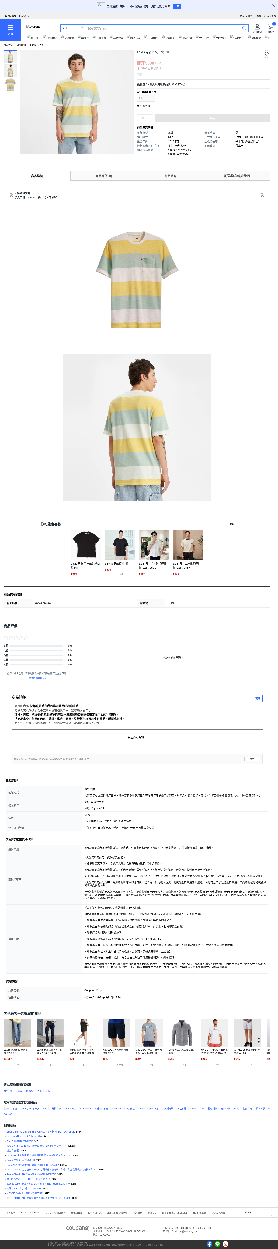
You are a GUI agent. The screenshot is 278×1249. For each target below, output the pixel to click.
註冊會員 (250, 16)
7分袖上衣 (55, 1108)
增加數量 (151, 120)
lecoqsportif (85, 1108)
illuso (193, 1108)
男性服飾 (21, 45)
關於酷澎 (10, 1213)
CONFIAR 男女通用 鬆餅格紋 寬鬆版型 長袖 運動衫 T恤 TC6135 (39, 1155)
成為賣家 (271, 16)
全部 (65, 28)
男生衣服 (181, 1108)
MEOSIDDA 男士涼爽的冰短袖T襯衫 (25, 1193)
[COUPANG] (77, 1229)
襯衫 (20, 1091)
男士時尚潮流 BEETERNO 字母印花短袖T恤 (29, 1179)
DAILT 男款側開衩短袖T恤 (20, 1141)
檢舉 (252, 759)
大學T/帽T (9, 1091)
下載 (177, 6)
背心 (48, 1091)
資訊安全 (152, 1213)
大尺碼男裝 (167, 1108)
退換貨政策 (76, 1213)
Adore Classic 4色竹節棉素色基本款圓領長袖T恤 (31, 1174)
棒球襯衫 (212, 1108)
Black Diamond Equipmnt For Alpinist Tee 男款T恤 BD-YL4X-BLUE (41, 1131)
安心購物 (137, 1213)
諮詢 (257, 698)
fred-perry (70, 1108)
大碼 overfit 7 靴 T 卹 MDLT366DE (24, 1188)
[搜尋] (244, 28)
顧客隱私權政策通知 (117, 1213)
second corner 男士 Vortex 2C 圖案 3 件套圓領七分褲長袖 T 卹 (38, 1184)
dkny (236, 1108)
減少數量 (151, 116)
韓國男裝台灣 (263, 1108)
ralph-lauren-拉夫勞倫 (123, 1108)
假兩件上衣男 (10, 1108)
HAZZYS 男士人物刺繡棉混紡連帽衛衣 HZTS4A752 (33, 1165)
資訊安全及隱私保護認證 (174, 1213)
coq (45, 1108)
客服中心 (261, 16)
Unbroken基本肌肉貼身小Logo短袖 (25, 1136)
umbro (142, 1108)
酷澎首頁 (8, 45)
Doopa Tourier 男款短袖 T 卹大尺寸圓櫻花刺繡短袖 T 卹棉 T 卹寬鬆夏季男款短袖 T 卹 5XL (52, 1169)
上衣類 (33, 45)
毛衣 (39, 1091)
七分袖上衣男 (101, 1108)
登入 (242, 16)
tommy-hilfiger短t (30, 1108)
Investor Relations (30, 1212)
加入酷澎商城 (199, 1213)
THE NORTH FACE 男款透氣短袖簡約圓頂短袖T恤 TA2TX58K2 (39, 1198)
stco (202, 1108)
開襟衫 (29, 1091)
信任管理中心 (95, 1213)
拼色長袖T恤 (13, 1150)
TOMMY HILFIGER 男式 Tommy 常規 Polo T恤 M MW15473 (37, 1146)
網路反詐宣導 (218, 1213)
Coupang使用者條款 (55, 1213)
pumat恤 (153, 1108)
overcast (8, 1114)
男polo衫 (225, 1108)
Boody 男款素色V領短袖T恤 (21, 1160)
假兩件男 (247, 1108)
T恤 (42, 45)
